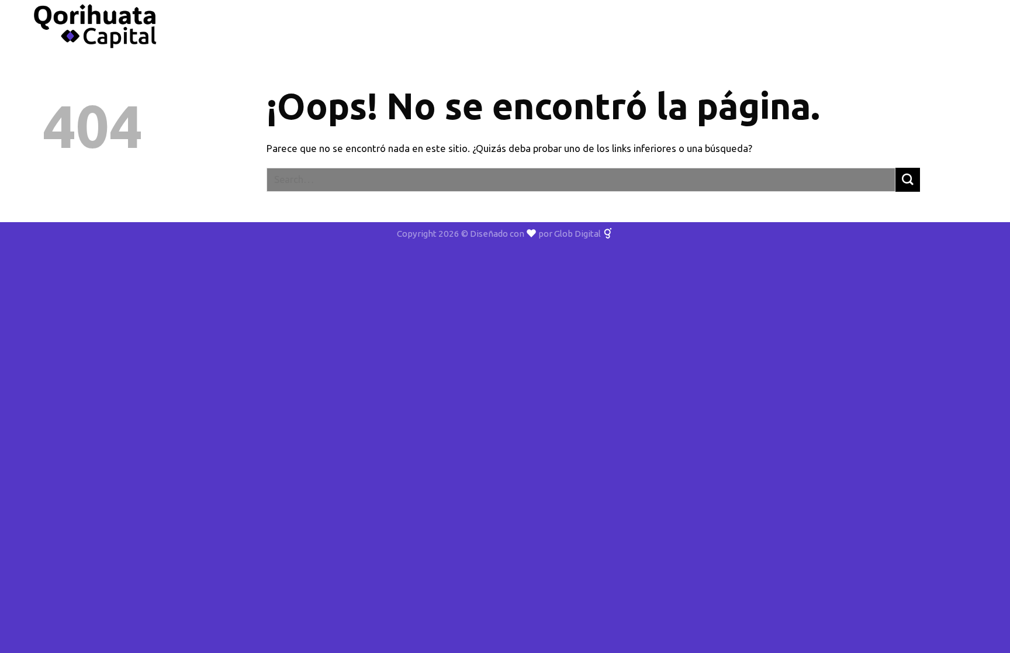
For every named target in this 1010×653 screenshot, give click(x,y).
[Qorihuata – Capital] (95, 26)
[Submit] (907, 180)
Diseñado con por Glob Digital (536, 234)
